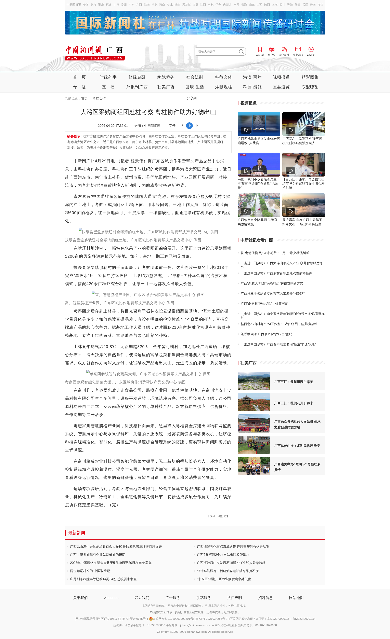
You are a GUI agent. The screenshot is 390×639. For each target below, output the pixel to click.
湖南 (177, 4)
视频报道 (281, 77)
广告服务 (173, 598)
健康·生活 (194, 87)
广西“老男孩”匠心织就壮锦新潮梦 (264, 303)
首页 (84, 98)
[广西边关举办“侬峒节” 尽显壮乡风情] (254, 474)
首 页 (79, 77)
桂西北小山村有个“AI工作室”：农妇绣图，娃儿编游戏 (279, 324)
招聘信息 (265, 598)
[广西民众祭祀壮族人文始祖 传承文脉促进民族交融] (254, 431)
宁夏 (236, 4)
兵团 (305, 4)
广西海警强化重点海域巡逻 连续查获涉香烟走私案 (233, 546)
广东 (132, 4)
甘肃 (116, 4)
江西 (203, 4)
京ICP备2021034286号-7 (212, 618)
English (311, 54)
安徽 (86, 4)
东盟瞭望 (310, 87)
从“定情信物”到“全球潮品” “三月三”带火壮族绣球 (275, 253)
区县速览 (281, 87)
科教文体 (223, 77)
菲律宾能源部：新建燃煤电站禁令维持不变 (228, 571)
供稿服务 (203, 598)
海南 (147, 4)
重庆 (101, 4)
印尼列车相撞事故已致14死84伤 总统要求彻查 (103, 579)
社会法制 (195, 77)
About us (111, 598)
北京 (93, 4)
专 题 (79, 87)
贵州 (124, 4)
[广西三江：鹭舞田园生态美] (254, 389)
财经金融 (137, 77)
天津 (290, 4)
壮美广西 (166, 87)
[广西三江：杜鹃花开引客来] (254, 410)
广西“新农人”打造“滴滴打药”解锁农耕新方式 (272, 283)
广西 (139, 4)
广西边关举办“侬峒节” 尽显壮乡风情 (297, 467)
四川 (282, 4)
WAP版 (260, 54)
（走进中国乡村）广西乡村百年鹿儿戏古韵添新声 (276, 273)
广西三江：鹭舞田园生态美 (293, 382)
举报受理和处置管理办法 (230, 625)
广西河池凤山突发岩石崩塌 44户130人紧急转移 (231, 563)
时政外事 (108, 77)
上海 (275, 4)
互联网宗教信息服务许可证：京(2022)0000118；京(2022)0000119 (272, 618)
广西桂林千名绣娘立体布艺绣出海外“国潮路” (272, 293)
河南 (162, 4)
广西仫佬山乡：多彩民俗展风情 (297, 445)
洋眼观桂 (223, 87)
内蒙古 (227, 4)
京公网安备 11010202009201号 (173, 618)
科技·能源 (252, 87)
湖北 (170, 4)
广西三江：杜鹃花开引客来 (293, 403)
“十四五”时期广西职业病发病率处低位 (224, 579)
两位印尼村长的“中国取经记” (90, 571)
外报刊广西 (137, 87)
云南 (313, 4)
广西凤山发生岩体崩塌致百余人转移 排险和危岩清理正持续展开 (116, 546)
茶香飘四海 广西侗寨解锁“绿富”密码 (266, 334)
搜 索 (242, 51)
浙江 (321, 4)
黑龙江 (186, 4)
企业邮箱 (298, 54)
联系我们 (142, 598)
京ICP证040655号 (134, 618)
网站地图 (296, 598)
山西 (259, 4)
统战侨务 (166, 77)
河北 (154, 4)
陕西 (267, 4)
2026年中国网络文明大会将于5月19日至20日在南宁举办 (111, 563)
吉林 (211, 4)
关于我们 (80, 598)
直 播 (108, 87)
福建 (109, 4)
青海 (244, 4)
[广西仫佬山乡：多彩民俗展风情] (254, 453)
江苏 (195, 4)
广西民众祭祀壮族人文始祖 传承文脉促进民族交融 (297, 424)
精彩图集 (310, 77)
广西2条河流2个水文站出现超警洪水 (223, 554)
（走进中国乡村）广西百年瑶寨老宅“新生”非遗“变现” (278, 344)
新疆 (298, 4)
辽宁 (218, 4)
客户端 (271, 54)
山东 (252, 4)
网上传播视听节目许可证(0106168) (98, 618)
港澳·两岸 (252, 77)
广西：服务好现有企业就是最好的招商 (97, 554)
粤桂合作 (99, 98)
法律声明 (234, 598)
